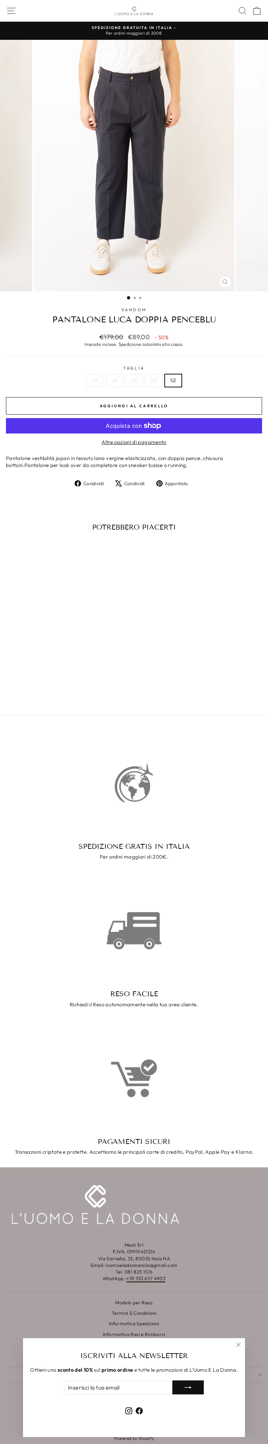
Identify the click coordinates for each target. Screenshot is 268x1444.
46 (115, 380)
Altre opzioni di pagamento (134, 442)
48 (134, 380)
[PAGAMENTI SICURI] (134, 1078)
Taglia (133, 368)
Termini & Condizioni (134, 1313)
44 (95, 380)
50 (153, 380)
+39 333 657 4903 (145, 1278)
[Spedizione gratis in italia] (134, 783)
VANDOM (134, 309)
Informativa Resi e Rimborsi (134, 1334)
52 (173, 380)
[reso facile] (134, 931)
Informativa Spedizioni (134, 1323)
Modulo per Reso (134, 1302)
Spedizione (130, 344)
